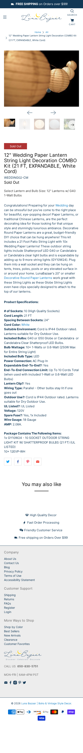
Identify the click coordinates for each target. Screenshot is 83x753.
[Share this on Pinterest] (28, 461)
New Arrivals (12, 635)
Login (7, 612)
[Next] (53, 113)
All (47, 32)
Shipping (10, 595)
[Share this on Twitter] (8, 461)
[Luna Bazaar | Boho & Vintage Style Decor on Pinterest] (20, 683)
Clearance (10, 639)
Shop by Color (13, 627)
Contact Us (11, 563)
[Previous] (30, 113)
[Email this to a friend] (38, 461)
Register (9, 607)
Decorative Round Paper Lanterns (28, 278)
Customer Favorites (17, 644)
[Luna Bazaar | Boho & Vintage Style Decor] (41, 18)
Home (38, 32)
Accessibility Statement (19, 580)
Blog (7, 567)
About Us (10, 558)
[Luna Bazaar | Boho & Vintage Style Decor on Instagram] (15, 683)
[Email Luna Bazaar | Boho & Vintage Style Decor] (6, 683)
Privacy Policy (13, 571)
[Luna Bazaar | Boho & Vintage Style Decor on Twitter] (24, 683)
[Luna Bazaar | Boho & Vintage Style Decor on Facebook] (10, 683)
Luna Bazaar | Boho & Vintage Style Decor (46, 703)
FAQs (7, 603)
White (25, 325)
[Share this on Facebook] (18, 461)
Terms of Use (12, 575)
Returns (9, 599)
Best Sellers (11, 631)
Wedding (61, 205)
